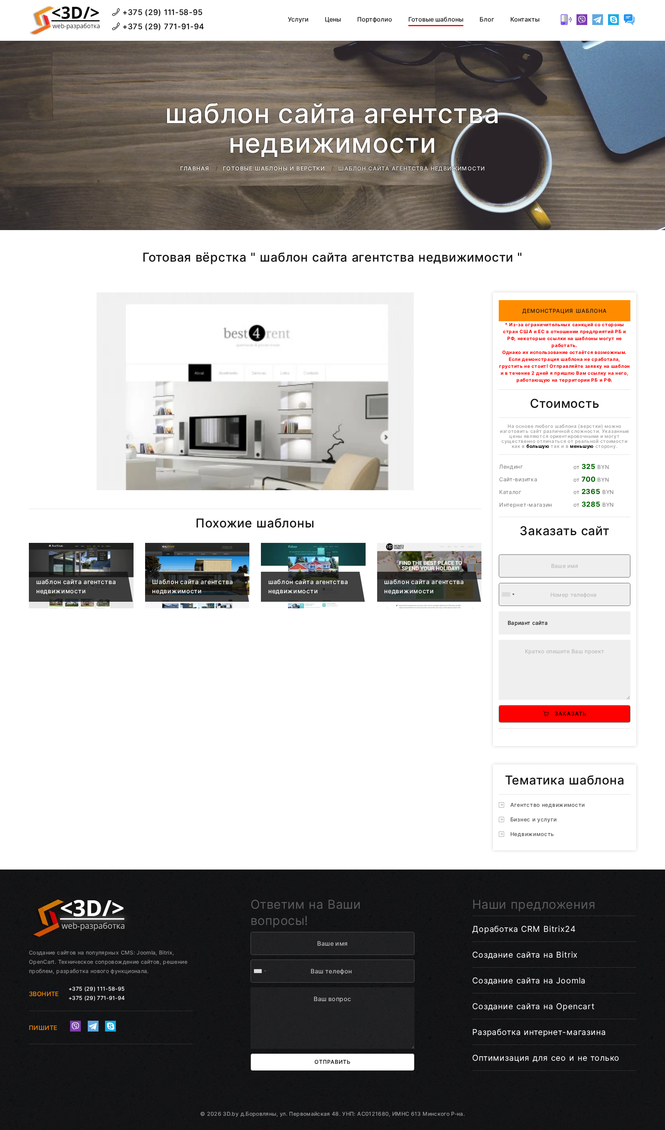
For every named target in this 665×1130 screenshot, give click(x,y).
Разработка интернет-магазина (539, 1032)
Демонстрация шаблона (564, 310)
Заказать (567, 713)
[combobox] (508, 594)
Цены (333, 19)
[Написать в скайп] (613, 20)
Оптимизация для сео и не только (546, 1058)
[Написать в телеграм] (598, 20)
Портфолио (374, 19)
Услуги (298, 19)
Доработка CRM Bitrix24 (524, 929)
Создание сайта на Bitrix (525, 955)
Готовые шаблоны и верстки (274, 168)
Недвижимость (532, 834)
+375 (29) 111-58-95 (161, 12)
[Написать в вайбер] (582, 20)
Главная (194, 168)
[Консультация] (629, 20)
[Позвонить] (566, 20)
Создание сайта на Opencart (533, 1006)
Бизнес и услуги (533, 819)
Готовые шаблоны (435, 19)
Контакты (525, 19)
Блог (487, 19)
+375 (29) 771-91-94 (162, 26)
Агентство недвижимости (547, 804)
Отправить (332, 1061)
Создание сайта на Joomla (529, 980)
